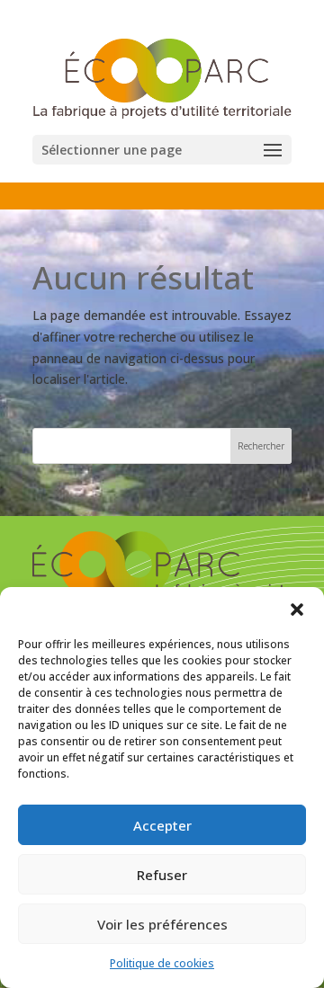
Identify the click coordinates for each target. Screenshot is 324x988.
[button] (297, 610)
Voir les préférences (162, 924)
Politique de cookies (162, 963)
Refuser (162, 875)
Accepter (162, 825)
